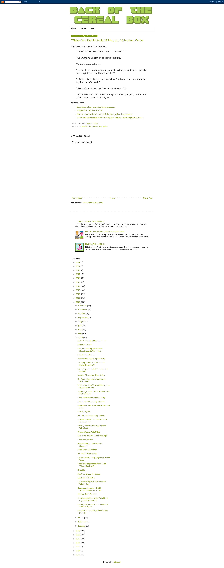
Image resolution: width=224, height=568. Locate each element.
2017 (78, 274)
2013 (78, 290)
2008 (78, 535)
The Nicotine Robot (86, 355)
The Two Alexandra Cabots (89, 474)
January (81, 526)
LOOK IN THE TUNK (86, 478)
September (83, 318)
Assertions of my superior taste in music (96, 107)
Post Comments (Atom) (93, 203)
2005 (78, 547)
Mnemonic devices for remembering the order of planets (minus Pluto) (110, 118)
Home (73, 29)
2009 (78, 531)
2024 (78, 262)
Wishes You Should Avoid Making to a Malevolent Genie (107, 40)
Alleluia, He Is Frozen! (87, 494)
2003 (78, 555)
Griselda (81, 470)
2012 (78, 294)
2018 (78, 270)
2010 (78, 302)
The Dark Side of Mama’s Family (90, 221)
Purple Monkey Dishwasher (90, 110)
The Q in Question (85, 440)
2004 (78, 551)
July (80, 326)
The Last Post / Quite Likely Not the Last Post (104, 232)
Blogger (117, 562)
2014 (78, 286)
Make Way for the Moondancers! (92, 341)
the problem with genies (98, 126)
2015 (78, 282)
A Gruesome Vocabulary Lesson (91, 416)
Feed (92, 29)
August (81, 322)
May (80, 334)
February (82, 522)
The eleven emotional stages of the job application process (104, 114)
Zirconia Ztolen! (85, 345)
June (80, 330)
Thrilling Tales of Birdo (95, 244)
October (82, 314)
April (80, 338)
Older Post (147, 198)
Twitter (83, 29)
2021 (78, 266)
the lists (84, 126)
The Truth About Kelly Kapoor (91, 402)
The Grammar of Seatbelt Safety (91, 398)
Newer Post (77, 198)
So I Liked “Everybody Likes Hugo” (92, 436)
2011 (78, 298)
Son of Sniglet (84, 412)
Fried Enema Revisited (87, 450)
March (81, 518)
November (83, 310)
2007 (78, 539)
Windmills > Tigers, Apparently (91, 359)
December (82, 306)
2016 (78, 278)
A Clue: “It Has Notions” (88, 454)
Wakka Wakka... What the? (89, 432)
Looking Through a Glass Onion (91, 375)
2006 (78, 543)
